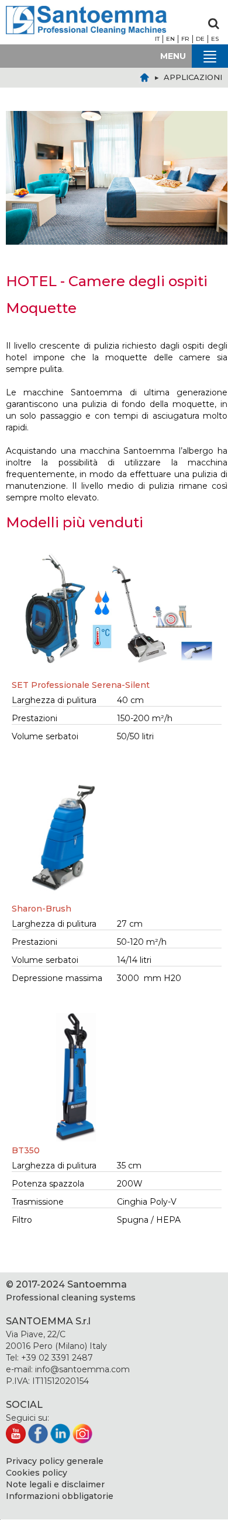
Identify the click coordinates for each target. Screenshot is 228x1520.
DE (200, 39)
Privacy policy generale (54, 1461)
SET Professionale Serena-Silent (81, 685)
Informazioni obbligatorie (59, 1496)
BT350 (26, 1150)
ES (215, 39)
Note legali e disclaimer (55, 1484)
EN (170, 39)
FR (185, 39)
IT (157, 39)
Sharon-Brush (41, 908)
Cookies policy (36, 1472)
